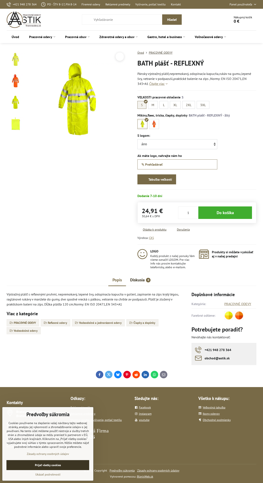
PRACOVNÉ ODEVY (237, 304)
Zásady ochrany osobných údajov (158, 470)
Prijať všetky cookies (48, 465)
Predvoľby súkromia (122, 470)
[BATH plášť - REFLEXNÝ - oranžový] (154, 124)
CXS (151, 238)
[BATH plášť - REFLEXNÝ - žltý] (142, 124)
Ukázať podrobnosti (48, 474)
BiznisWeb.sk (145, 476)
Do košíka (225, 212)
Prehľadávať (153, 164)
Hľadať (172, 19)
